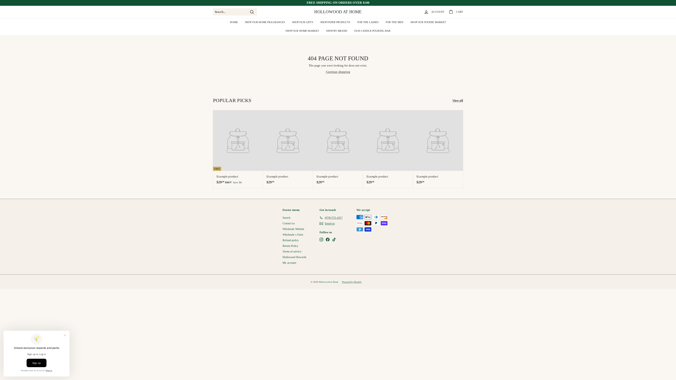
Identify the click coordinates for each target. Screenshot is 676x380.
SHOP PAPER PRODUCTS (335, 22)
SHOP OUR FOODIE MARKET (428, 22)
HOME (234, 22)
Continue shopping (338, 72)
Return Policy (290, 245)
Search (286, 217)
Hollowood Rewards (294, 257)
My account (289, 262)
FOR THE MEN (394, 22)
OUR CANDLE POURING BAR (372, 30)
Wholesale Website (293, 228)
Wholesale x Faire (293, 234)
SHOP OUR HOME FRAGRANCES (265, 22)
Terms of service (292, 251)
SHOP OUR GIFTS (302, 22)
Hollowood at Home (338, 12)
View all (457, 100)
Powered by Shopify (352, 282)
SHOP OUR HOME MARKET (302, 30)
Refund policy (291, 240)
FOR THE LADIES (368, 22)
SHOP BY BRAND (336, 30)
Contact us (289, 223)
